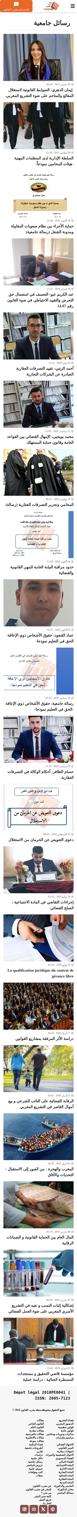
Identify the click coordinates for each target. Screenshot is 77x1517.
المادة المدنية (67, 1482)
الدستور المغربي (65, 1423)
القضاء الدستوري (65, 1458)
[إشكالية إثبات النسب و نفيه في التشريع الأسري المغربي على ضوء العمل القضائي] (38, 1281)
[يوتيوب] (34, 1509)
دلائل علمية (37, 1458)
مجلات (39, 1475)
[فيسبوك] (52, 1509)
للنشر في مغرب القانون (38, 1489)
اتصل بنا (47, 1503)
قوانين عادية (67, 1430)
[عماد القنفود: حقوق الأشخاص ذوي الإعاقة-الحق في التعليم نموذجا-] (38, 611)
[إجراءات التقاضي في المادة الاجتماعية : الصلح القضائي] (38, 878)
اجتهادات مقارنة (65, 1451)
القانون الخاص (36, 1423)
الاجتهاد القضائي (65, 1444)
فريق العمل (45, 1499)
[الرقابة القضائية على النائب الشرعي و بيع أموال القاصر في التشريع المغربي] (38, 1077)
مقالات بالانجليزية (34, 1437)
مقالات (40, 1420)
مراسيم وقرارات (65, 1437)
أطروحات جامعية (34, 1447)
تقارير (40, 1451)
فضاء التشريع (66, 1420)
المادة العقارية (66, 1479)
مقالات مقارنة (36, 1430)
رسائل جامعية (35, 1461)
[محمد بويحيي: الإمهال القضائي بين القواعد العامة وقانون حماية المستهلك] (38, 413)
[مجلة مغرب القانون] (50, 6)
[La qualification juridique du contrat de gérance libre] (38, 946)
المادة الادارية (67, 1468)
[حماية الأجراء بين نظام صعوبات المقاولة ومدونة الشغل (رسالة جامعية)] (38, 202)
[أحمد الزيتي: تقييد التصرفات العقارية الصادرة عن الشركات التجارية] (38, 344)
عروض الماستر (34, 1465)
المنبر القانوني (66, 1447)
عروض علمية (36, 1468)
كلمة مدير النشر (42, 1496)
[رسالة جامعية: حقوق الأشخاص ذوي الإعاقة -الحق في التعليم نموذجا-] (38, 680)
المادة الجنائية (66, 1475)
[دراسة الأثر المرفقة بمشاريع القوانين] (38, 1012)
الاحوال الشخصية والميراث (59, 1454)
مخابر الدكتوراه (66, 1489)
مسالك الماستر (65, 1492)
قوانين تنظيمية (66, 1427)
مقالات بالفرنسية (35, 1434)
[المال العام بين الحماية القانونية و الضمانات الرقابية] (38, 1213)
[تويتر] (43, 1509)
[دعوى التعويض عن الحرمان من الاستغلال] (38, 813)
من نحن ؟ (46, 1492)
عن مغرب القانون (42, 1485)
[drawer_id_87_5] (72, 6)
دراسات (38, 1454)
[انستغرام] (24, 1509)
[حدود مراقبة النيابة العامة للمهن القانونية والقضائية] (38, 543)
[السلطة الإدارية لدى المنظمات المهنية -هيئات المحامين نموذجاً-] (38, 134)
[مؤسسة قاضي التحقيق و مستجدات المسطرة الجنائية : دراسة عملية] (38, 1350)
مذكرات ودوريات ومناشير (60, 1434)
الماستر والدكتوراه (64, 1485)
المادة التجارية (66, 1472)
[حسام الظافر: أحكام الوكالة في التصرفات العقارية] (38, 748)
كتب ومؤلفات (35, 1472)
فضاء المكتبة (36, 1444)
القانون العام (37, 1427)
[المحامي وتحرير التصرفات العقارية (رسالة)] (38, 478)
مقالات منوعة (37, 1441)
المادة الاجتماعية (65, 1465)
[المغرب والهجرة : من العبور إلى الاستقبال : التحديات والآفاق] (38, 1145)
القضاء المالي (66, 1461)
